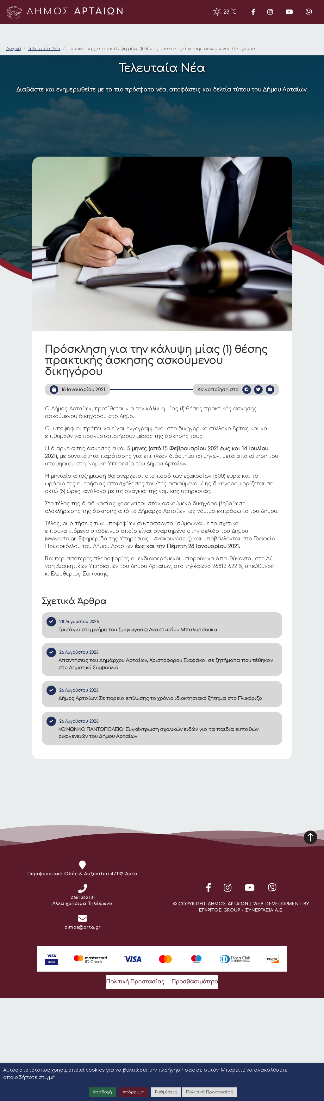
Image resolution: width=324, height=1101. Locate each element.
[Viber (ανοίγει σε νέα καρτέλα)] (309, 12)
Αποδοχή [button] (102, 1092)
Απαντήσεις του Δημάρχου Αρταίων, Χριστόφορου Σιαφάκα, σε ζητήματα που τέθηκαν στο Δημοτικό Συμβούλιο (166, 664)
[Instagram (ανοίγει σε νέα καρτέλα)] (270, 12)
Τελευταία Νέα (44, 49)
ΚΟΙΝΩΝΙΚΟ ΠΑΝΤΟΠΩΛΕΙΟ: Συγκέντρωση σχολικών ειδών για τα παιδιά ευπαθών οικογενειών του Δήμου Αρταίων (159, 733)
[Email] (270, 389)
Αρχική (13, 49)
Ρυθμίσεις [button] (166, 1092)
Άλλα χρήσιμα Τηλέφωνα (83, 903)
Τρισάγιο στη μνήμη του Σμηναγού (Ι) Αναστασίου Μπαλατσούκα (138, 629)
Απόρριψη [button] (133, 1092)
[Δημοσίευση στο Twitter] (258, 389)
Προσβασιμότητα (194, 982)
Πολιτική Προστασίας (135, 982)
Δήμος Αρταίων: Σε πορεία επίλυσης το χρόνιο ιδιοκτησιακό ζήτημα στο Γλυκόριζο (160, 698)
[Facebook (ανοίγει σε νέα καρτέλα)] (253, 12)
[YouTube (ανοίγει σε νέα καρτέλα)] (289, 12)
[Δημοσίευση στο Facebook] (246, 389)
